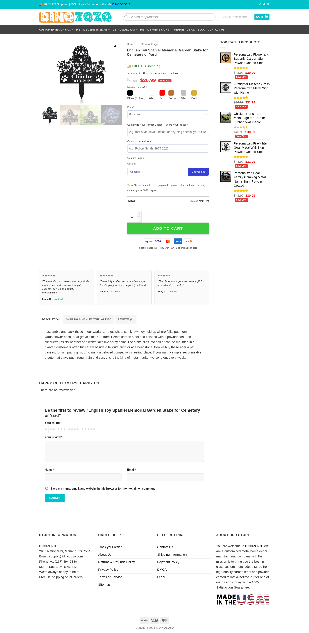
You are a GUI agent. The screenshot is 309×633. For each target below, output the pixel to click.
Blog (201, 29)
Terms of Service (110, 577)
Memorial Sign (184, 29)
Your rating (53, 422)
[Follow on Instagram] (260, 4)
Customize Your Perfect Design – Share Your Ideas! (158, 124)
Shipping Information (172, 554)
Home (130, 44)
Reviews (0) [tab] (126, 319)
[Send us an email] (268, 4)
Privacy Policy (108, 569)
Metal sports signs (154, 29)
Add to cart (168, 228)
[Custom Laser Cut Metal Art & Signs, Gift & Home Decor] (75, 17)
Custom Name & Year (139, 141)
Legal (161, 577)
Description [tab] (51, 319)
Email (131, 469)
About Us (104, 554)
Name (49, 469)
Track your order (110, 547)
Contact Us (216, 29)
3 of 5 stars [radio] (61, 430)
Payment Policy (168, 562)
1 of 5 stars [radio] (46, 430)
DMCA (162, 569)
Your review (53, 437)
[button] (234, 17)
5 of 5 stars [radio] (87, 430)
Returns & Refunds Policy (116, 562)
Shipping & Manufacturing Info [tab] (88, 319)
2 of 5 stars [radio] (51, 430)
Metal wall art (123, 29)
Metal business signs (91, 29)
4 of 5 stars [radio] (73, 430)
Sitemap (104, 584)
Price (136, 107)
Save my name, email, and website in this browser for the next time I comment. (102, 488)
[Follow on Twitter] (264, 4)
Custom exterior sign (55, 29)
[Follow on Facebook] (256, 4)
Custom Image (135, 157)
